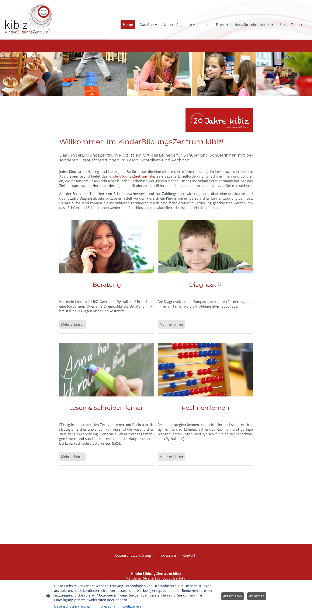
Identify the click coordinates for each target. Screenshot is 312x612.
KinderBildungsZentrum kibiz (132, 176)
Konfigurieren (133, 606)
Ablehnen (256, 596)
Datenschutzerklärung (72, 606)
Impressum (106, 606)
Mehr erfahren (72, 324)
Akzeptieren (232, 596)
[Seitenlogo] (29, 18)
